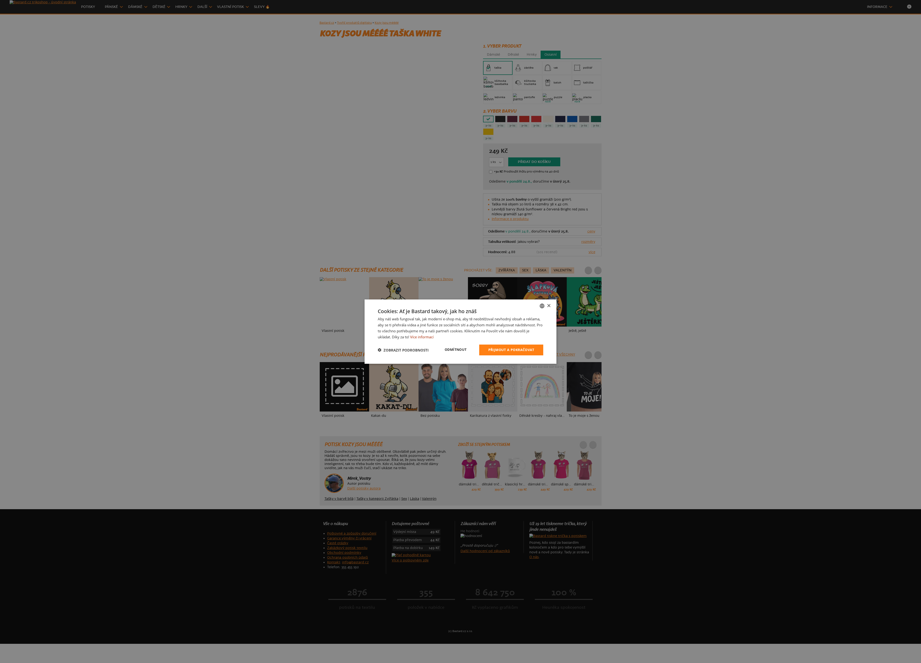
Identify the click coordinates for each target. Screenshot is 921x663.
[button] (403, 350)
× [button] (548, 305)
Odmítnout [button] (456, 349)
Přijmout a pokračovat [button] (511, 349)
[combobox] (542, 305)
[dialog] (460, 331)
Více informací (422, 336)
